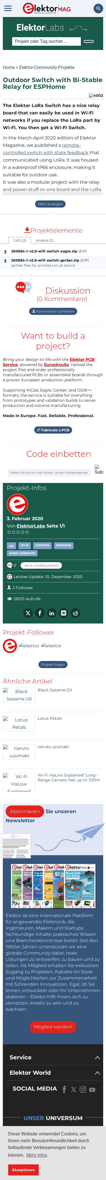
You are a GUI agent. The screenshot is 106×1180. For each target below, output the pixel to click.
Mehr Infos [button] (36, 1155)
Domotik (42, 545)
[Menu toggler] (8, 8)
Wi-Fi (25, 545)
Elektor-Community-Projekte (46, 67)
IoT (11, 546)
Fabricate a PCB (54, 430)
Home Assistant (22, 553)
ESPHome (63, 545)
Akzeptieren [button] (23, 1170)
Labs (40, 27)
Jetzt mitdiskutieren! (41, 565)
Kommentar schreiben (54, 311)
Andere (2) (44, 240)
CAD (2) (19, 240)
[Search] (89, 41)
